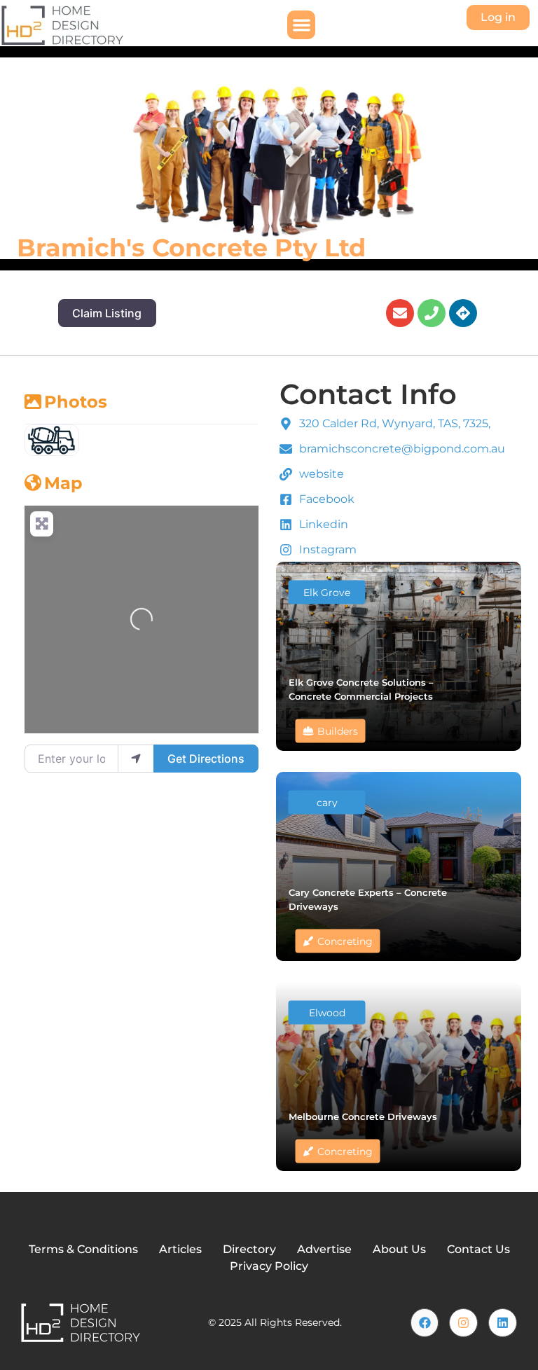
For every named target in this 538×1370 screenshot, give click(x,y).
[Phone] (432, 313)
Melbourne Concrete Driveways (363, 1116)
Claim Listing (107, 313)
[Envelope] (400, 313)
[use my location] (136, 759)
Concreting (345, 941)
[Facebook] (425, 1322)
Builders (337, 731)
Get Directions (205, 759)
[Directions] (463, 313)
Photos (75, 402)
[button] (301, 25)
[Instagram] (463, 1322)
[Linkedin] (502, 1322)
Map (63, 483)
